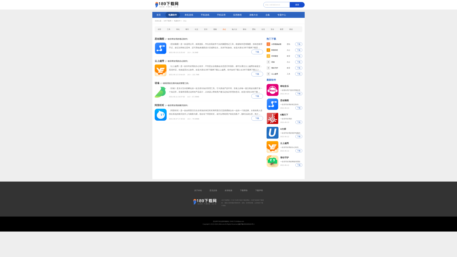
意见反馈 (213, 190)
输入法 (234, 29)
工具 (168, 29)
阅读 (291, 29)
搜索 (297, 5)
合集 (268, 15)
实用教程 (237, 15)
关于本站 (198, 190)
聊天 (187, 29)
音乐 (205, 29)
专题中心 (281, 15)
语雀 (273, 62)
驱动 (244, 29)
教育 (281, 29)
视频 (215, 29)
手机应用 (221, 15)
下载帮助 (244, 190)
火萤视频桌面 (276, 44)
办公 (185, 21)
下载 (298, 44)
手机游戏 (205, 15)
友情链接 (228, 190)
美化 (178, 29)
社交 (196, 29)
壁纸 (254, 29)
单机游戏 (189, 15)
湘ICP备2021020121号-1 (246, 224)
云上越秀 (274, 74)
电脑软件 (172, 15)
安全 (272, 29)
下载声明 (259, 190)
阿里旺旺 (274, 50)
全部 (159, 29)
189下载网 (167, 21)
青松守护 (274, 68)
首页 (158, 15)
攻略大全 (253, 15)
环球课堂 (274, 56)
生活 (263, 29)
